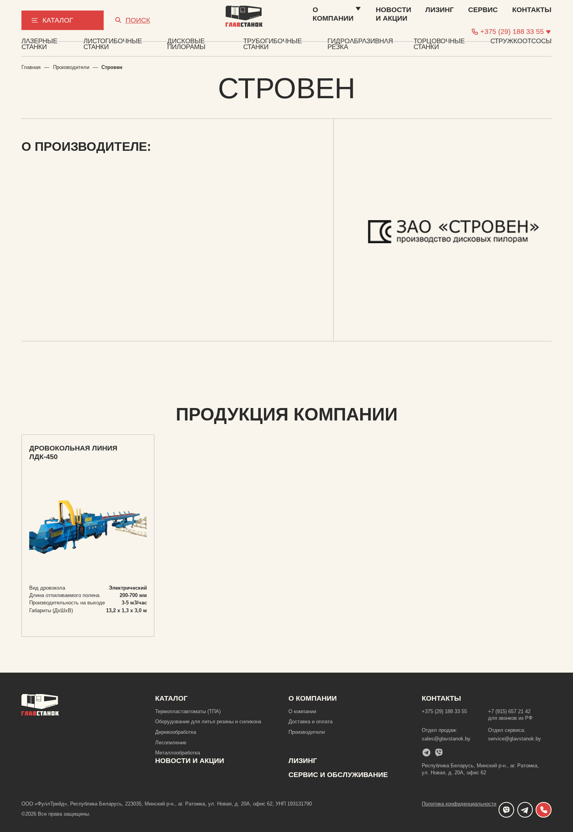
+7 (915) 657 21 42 (509, 711)
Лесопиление (170, 742)
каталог (57, 20)
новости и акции (393, 13)
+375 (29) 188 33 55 (444, 711)
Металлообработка (177, 753)
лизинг (439, 9)
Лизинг (302, 760)
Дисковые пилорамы (186, 44)
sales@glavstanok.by (446, 739)
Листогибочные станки (112, 44)
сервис (483, 9)
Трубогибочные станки (272, 44)
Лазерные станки (39, 44)
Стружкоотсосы (521, 42)
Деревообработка (175, 732)
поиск (138, 20)
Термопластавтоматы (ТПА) (188, 711)
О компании (333, 13)
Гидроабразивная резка (360, 44)
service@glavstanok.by (514, 739)
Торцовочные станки (439, 44)
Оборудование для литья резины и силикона (208, 721)
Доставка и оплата (310, 721)
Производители (71, 67)
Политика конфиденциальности (459, 804)
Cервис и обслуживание (338, 774)
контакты (532, 9)
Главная (31, 67)
